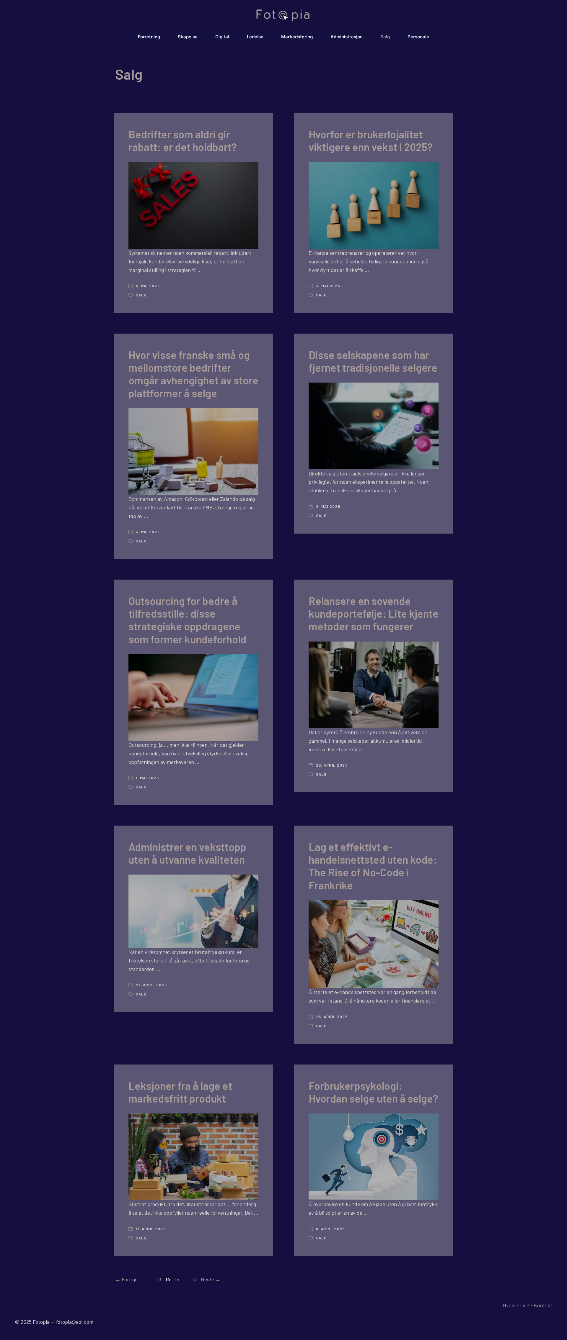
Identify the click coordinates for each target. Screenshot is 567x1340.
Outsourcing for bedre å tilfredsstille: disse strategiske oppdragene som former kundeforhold (187, 619)
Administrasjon (346, 37)
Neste (211, 1279)
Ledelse (255, 37)
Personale (418, 37)
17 (195, 1279)
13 (159, 1279)
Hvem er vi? (516, 1305)
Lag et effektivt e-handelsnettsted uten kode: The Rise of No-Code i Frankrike (373, 865)
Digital (222, 37)
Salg (385, 37)
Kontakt (543, 1305)
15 (177, 1279)
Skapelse (188, 37)
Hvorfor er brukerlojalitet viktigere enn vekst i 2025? (371, 140)
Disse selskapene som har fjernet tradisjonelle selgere (373, 361)
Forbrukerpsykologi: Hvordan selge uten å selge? (373, 1092)
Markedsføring (297, 37)
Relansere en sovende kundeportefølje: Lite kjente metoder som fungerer (374, 613)
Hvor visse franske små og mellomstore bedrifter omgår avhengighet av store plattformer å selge (193, 373)
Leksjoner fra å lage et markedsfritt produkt (180, 1092)
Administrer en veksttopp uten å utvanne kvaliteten (187, 853)
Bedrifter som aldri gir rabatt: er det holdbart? (182, 140)
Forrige (126, 1279)
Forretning (149, 37)
